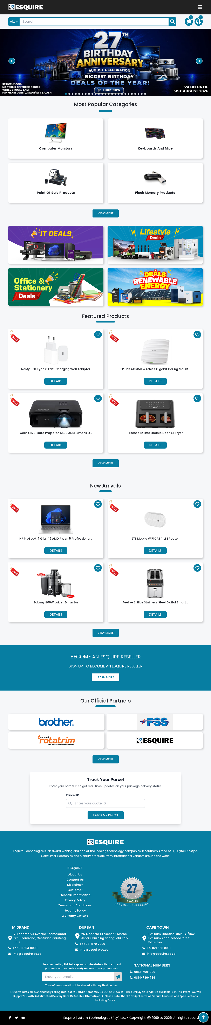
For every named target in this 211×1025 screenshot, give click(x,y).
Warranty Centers (75, 916)
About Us (75, 874)
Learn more (105, 677)
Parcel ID (72, 795)
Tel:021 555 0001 (159, 948)
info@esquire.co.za (27, 954)
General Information (75, 895)
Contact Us (75, 880)
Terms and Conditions (75, 905)
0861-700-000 (144, 972)
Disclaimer (75, 885)
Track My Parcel (105, 815)
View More (106, 213)
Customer (75, 890)
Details (55, 381)
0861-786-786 (144, 978)
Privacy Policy (75, 900)
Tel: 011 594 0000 (25, 948)
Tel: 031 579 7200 (92, 944)
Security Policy (75, 910)
